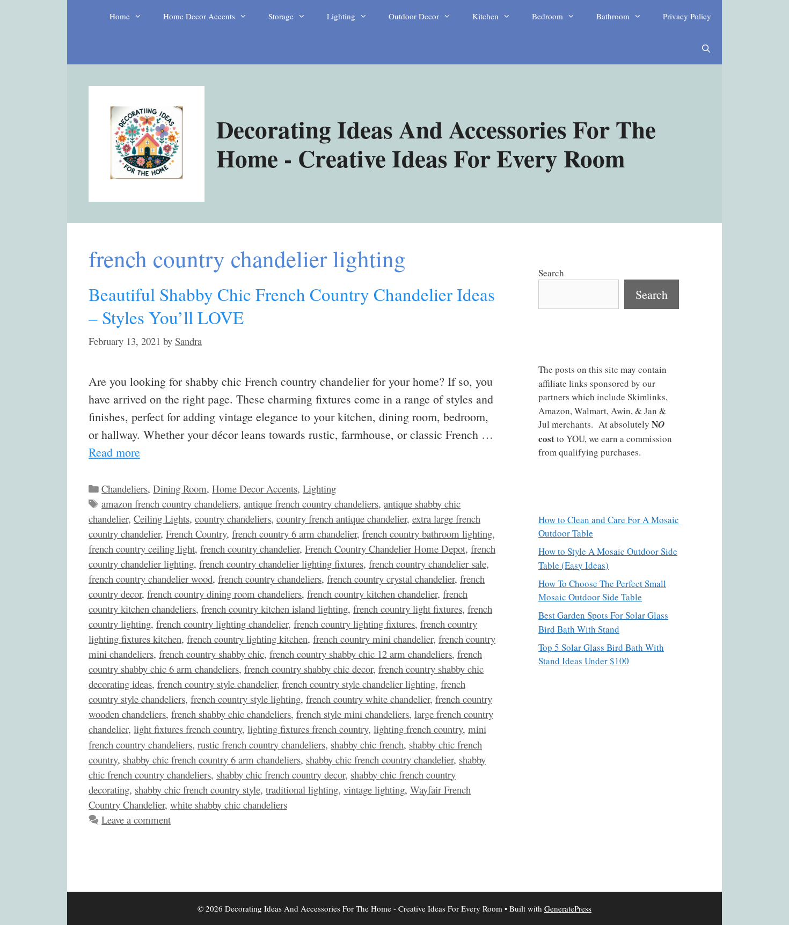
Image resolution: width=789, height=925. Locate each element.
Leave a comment (136, 819)
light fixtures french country (188, 729)
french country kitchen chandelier (372, 593)
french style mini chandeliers (352, 714)
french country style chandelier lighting (358, 684)
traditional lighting (302, 789)
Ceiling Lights (161, 518)
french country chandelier (249, 548)
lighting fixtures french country (307, 729)
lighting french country (418, 729)
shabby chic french (367, 744)
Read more (114, 452)
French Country (196, 533)
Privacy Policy (687, 16)
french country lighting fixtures (354, 623)
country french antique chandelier (341, 518)
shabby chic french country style (197, 789)
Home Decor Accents (199, 16)
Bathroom (613, 16)
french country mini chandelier (373, 638)
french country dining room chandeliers (224, 593)
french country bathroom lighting (427, 533)
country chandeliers (233, 518)
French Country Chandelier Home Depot (385, 548)
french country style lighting (246, 699)
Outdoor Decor (414, 16)
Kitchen (485, 16)
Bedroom (547, 16)
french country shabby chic (211, 653)
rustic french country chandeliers (261, 744)
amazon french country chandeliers (169, 503)
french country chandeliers (270, 578)
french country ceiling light (142, 548)
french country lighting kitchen (247, 638)
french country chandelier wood (151, 578)
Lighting (341, 16)
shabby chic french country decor (280, 774)
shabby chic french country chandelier (380, 759)
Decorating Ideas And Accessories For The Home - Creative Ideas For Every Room (436, 143)
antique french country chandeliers (311, 503)
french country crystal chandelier (391, 578)
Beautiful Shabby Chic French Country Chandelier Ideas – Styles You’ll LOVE (292, 305)
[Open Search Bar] (706, 48)
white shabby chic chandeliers (228, 804)
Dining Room (180, 488)
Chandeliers (124, 488)
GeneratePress (567, 908)
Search (551, 273)
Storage (281, 16)
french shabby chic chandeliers (231, 714)
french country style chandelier (217, 684)
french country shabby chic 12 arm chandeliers (360, 653)
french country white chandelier (368, 699)
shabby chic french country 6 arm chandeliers (212, 759)
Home (119, 16)
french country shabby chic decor (308, 669)
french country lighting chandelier (222, 623)
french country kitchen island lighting (274, 608)
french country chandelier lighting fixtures (281, 563)
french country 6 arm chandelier (294, 533)
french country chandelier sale (427, 563)
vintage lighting (374, 789)
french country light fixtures (407, 608)
